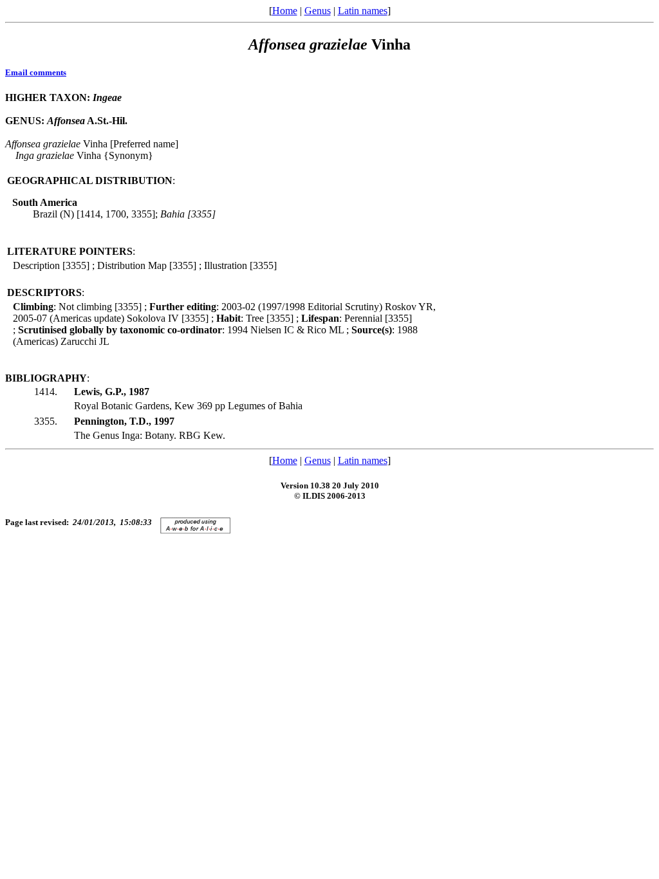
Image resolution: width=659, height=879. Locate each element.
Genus (317, 10)
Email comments (35, 72)
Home (284, 10)
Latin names (362, 10)
